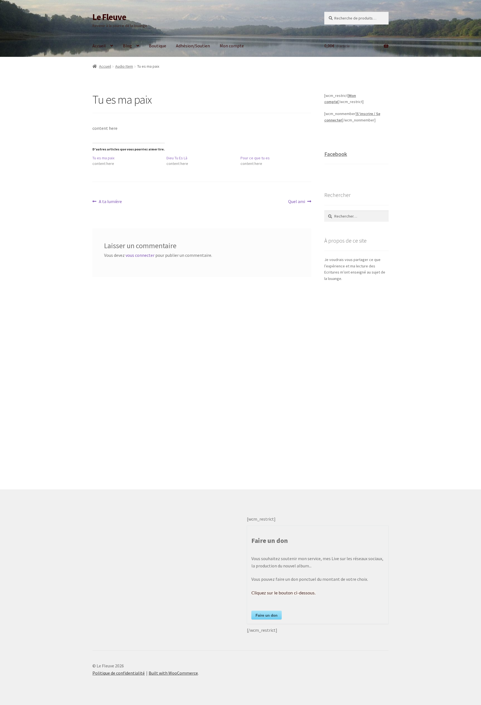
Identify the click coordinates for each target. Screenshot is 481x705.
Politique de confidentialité (118, 673)
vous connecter (140, 255)
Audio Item (124, 66)
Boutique (157, 45)
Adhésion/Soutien (193, 45)
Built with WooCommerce (173, 673)
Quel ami (296, 201)
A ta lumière (110, 201)
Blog (127, 45)
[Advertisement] (356, 379)
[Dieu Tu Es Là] (203, 160)
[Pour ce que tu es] (277, 160)
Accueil (99, 45)
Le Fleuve (109, 17)
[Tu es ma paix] (129, 160)
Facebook (335, 153)
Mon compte (232, 45)
